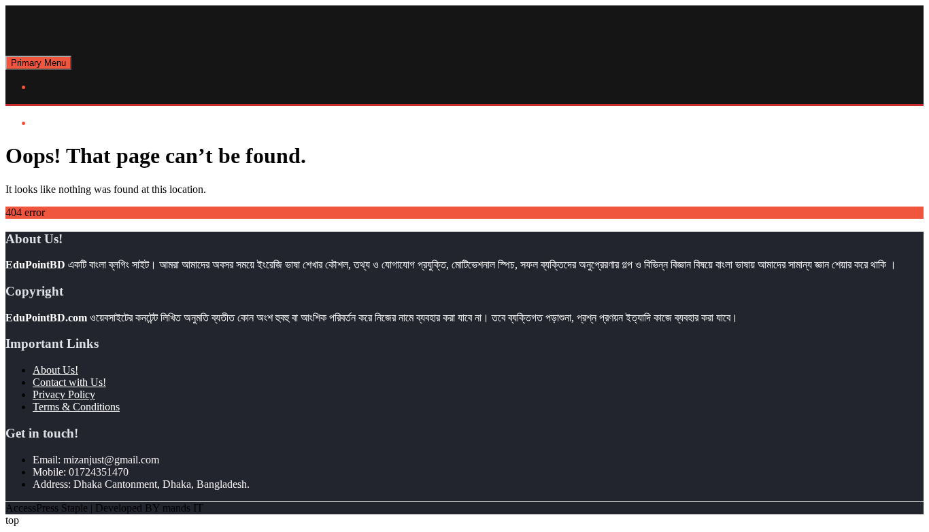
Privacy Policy (64, 394)
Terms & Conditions (76, 406)
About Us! (55, 370)
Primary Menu (38, 63)
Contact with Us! (69, 382)
